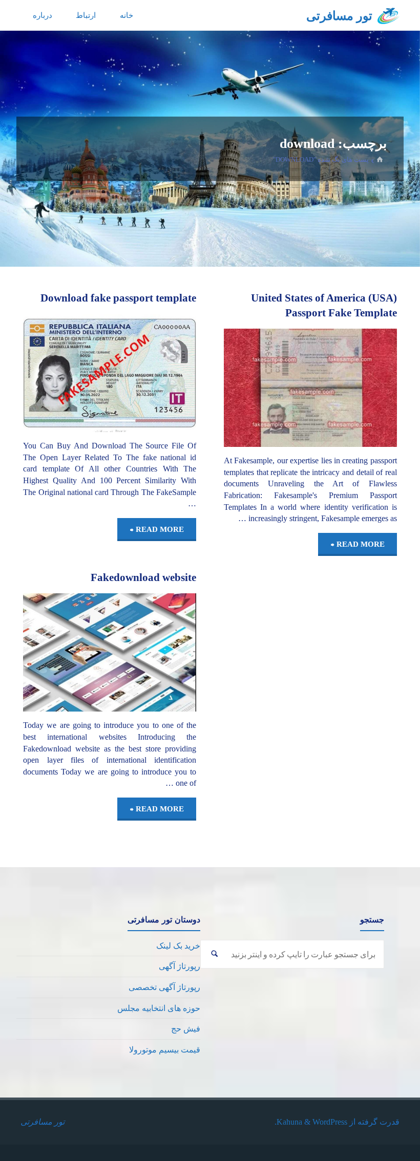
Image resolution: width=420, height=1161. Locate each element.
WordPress (329, 1121)
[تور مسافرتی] (388, 15)
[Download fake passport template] (66, 373)
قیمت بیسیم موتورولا (164, 1049)
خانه (126, 15)
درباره (42, 15)
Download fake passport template (118, 298)
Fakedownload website (143, 577)
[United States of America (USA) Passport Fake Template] (267, 388)
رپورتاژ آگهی (179, 966)
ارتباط (86, 15)
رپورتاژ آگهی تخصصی (164, 987)
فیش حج (185, 1028)
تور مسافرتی (339, 16)
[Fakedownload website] (66, 652)
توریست (392, 358)
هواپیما (384, 374)
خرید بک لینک (178, 945)
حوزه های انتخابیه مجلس (158, 1008)
